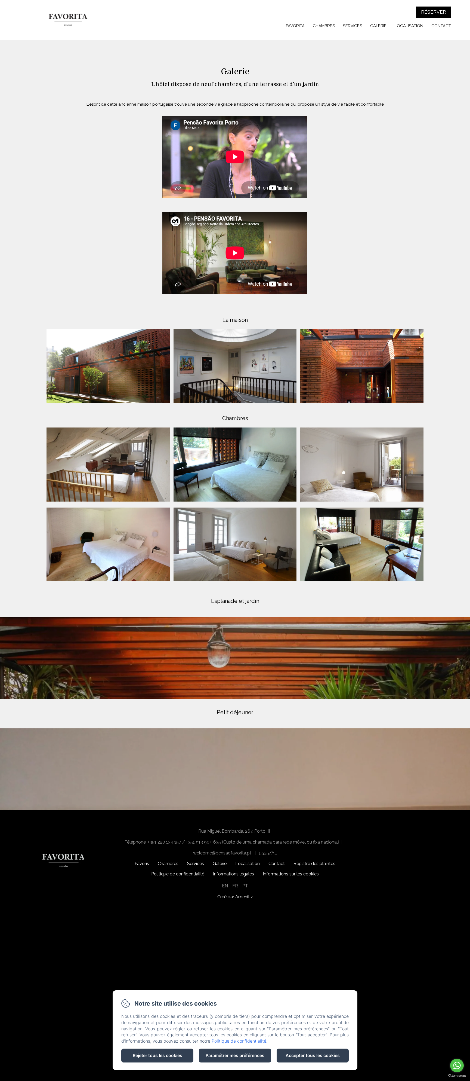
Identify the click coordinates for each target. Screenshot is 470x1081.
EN (225, 885)
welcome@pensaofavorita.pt (222, 853)
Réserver (433, 12)
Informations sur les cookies (291, 874)
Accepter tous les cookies (313, 1055)
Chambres (324, 25)
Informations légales (233, 874)
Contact (441, 25)
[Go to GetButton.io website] (457, 1075)
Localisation (409, 25)
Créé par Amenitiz (235, 897)
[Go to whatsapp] (457, 1065)
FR (235, 885)
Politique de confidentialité (177, 874)
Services (352, 25)
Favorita (295, 25)
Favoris (142, 863)
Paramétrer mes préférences (235, 1055)
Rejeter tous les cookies (157, 1055)
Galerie (378, 25)
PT (245, 885)
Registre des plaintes (314, 863)
